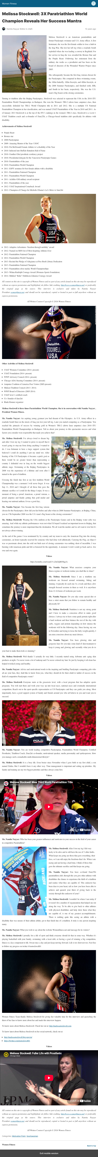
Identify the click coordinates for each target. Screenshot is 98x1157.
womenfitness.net (17, 292)
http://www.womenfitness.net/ (72, 285)
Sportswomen (32, 1136)
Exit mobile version (49, 1153)
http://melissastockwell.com (60, 1025)
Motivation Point (19, 1136)
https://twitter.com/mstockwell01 (17, 1040)
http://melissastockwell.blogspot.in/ (18, 1037)
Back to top (91, 1146)
